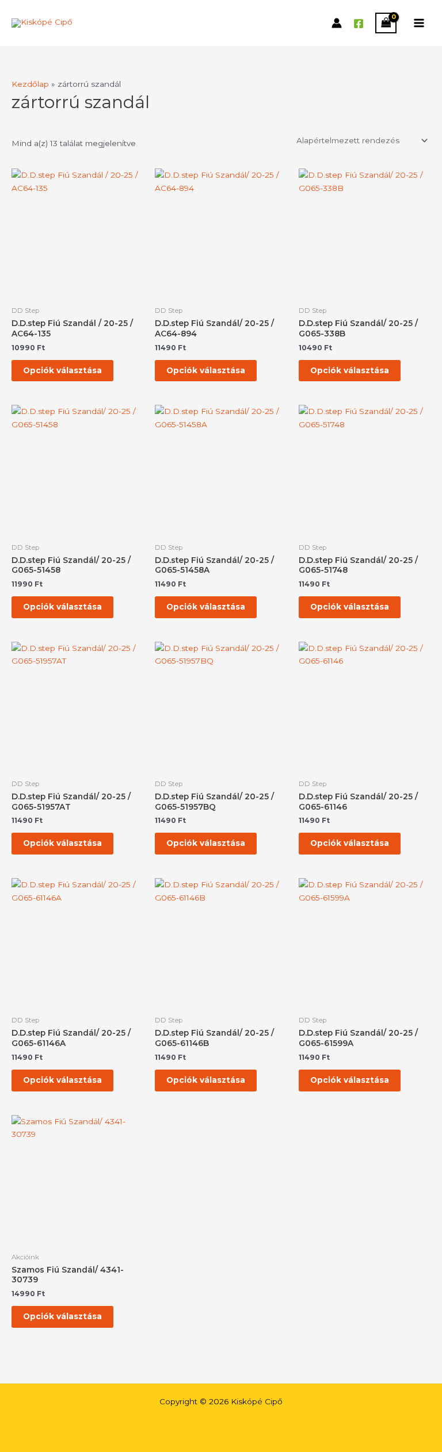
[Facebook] (358, 23)
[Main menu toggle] (419, 23)
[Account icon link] (337, 23)
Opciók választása (62, 370)
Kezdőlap (30, 84)
